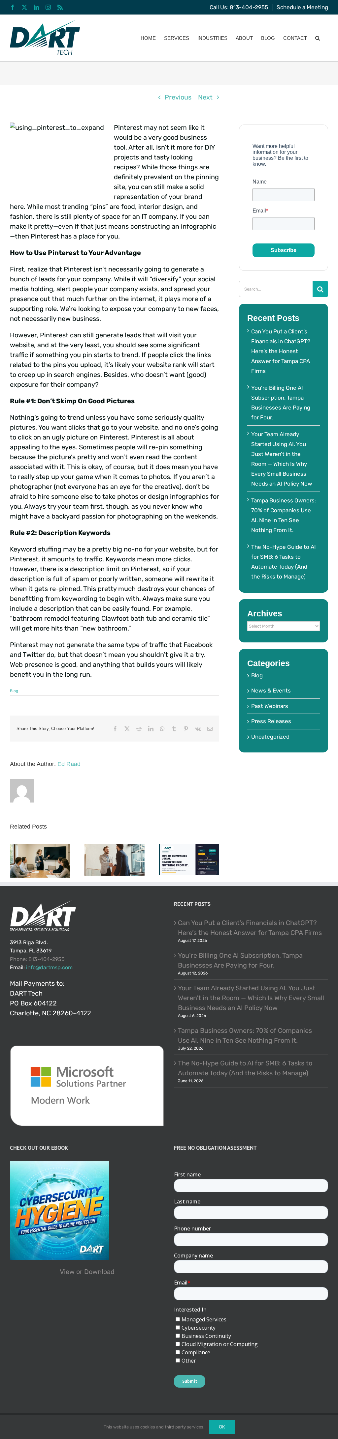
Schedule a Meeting (302, 7)
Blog (14, 691)
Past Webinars (269, 706)
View (67, 1272)
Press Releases (271, 721)
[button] (317, 38)
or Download (95, 1272)
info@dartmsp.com (49, 967)
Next (205, 97)
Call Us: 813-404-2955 (239, 7)
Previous (178, 97)
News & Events (271, 690)
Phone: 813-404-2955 (37, 959)
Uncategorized (270, 736)
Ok (222, 1427)
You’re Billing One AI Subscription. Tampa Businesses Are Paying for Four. (240, 960)
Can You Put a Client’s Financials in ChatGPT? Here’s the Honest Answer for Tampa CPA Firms (280, 351)
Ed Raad (69, 764)
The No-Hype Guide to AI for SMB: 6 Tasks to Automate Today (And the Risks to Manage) (245, 1068)
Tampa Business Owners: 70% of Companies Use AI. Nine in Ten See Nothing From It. (245, 1035)
